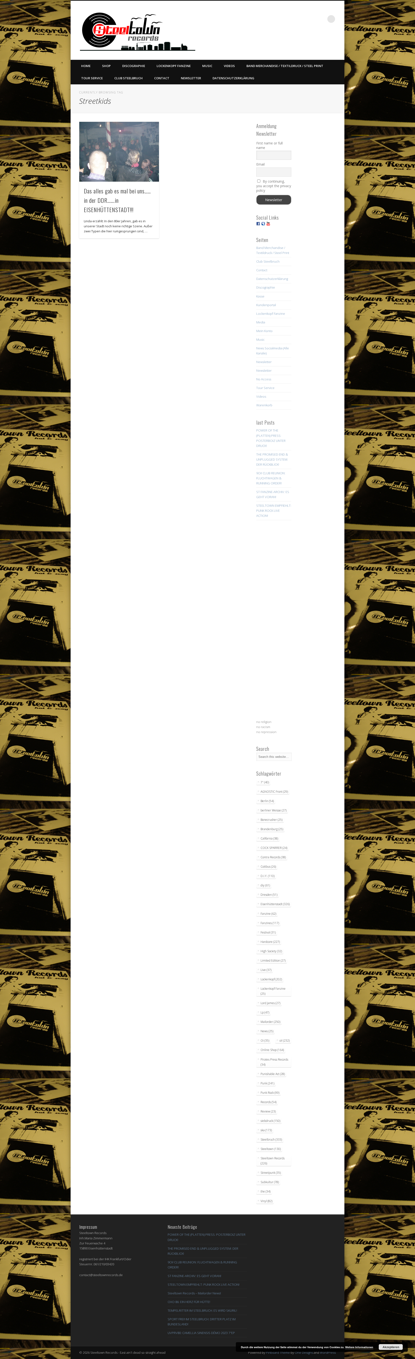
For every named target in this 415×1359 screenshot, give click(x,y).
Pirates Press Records (274, 1062)
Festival (268, 932)
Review (268, 1111)
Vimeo (301, 19)
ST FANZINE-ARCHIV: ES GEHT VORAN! (194, 1276)
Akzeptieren (391, 1347)
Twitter (292, 19)
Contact (161, 78)
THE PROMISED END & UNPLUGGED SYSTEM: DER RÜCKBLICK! (272, 459)
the (265, 1191)
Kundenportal (266, 305)
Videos (229, 66)
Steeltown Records (273, 1160)
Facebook (282, 19)
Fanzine (268, 914)
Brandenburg (272, 829)
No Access (263, 379)
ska (266, 1130)
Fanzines (270, 923)
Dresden (269, 895)
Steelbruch (271, 1139)
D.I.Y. (268, 876)
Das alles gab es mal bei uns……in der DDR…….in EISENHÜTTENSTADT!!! (117, 200)
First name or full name (269, 145)
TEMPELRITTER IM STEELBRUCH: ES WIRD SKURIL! (202, 1310)
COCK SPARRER (274, 848)
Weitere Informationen (359, 1347)
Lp (265, 1012)
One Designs (304, 1352)
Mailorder (270, 1022)
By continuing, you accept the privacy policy (273, 186)
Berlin (267, 801)
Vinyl (266, 1201)
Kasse (260, 296)
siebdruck (270, 1121)
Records (268, 1102)
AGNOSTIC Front (274, 792)
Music (207, 66)
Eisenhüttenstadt (275, 904)
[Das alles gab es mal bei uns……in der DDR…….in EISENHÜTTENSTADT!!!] (119, 152)
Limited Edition (273, 960)
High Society (271, 951)
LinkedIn (321, 19)
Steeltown (271, 1149)
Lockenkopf (271, 979)
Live (266, 970)
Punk (267, 1083)
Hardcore (270, 942)
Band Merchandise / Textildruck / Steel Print (284, 66)
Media (260, 322)
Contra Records (273, 857)
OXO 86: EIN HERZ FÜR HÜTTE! (189, 1302)
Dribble (311, 19)
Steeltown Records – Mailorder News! (194, 1293)
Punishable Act (273, 1074)
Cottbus (268, 867)
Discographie (133, 66)
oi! (285, 1040)
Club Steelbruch (128, 78)
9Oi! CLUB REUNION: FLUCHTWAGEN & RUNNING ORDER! (270, 478)
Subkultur (270, 1182)
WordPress (328, 1352)
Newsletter (191, 78)
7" (265, 782)
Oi (265, 1040)
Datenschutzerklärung (233, 78)
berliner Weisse (274, 810)
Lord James (270, 1003)
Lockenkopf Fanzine (174, 66)
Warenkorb (264, 405)
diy (265, 885)
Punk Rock (270, 1093)
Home (86, 66)
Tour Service (92, 78)
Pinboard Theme (278, 1352)
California (269, 838)
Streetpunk (271, 1173)
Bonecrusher (271, 820)
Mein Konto (264, 331)
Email (260, 164)
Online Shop (272, 1050)
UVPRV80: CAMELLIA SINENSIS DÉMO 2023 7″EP (201, 1333)
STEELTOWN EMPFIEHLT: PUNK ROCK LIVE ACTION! (273, 510)
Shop (106, 66)
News (267, 1031)
